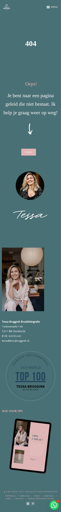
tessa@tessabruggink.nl (15, 340)
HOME (28, 152)
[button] (54, 505)
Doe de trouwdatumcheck (41, 499)
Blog (8, 499)
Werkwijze (25, 496)
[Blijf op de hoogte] (28, 504)
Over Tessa (49, 496)
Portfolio (10, 496)
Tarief (37, 496)
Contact (19, 499)
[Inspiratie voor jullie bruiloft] (33, 504)
